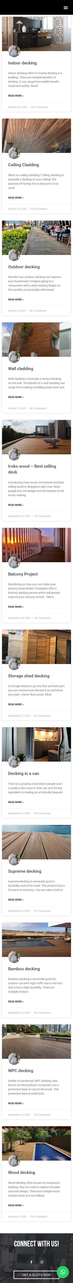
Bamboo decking (24, 968)
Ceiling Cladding (23, 164)
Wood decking (21, 1172)
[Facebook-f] (31, 1262)
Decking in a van (23, 773)
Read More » (16, 95)
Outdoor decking (24, 266)
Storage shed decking (28, 676)
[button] (65, 7)
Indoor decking (22, 63)
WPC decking (20, 1070)
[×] (63, 1272)
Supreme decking (24, 871)
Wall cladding (20, 368)
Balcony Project (23, 574)
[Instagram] (41, 1262)
